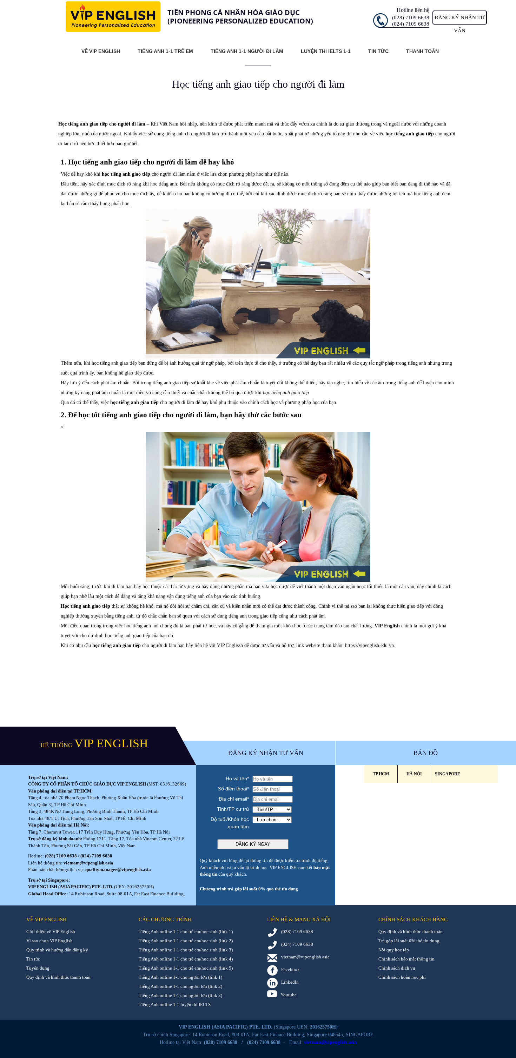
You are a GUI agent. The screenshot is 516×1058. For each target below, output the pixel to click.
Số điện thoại (233, 788)
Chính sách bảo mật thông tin (406, 959)
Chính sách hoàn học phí (402, 977)
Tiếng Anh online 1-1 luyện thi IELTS (175, 1004)
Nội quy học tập (393, 949)
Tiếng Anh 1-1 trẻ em (165, 51)
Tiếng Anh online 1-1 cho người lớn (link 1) (180, 977)
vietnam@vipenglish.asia (88, 862)
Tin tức (378, 51)
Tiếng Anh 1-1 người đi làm (247, 51)
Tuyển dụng (37, 968)
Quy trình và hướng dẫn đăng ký (57, 949)
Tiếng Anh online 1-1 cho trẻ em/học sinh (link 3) (186, 949)
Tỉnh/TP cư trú (233, 809)
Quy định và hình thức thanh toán (58, 977)
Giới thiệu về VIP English (50, 931)
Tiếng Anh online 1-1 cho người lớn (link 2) (180, 986)
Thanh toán (422, 51)
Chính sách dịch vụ (396, 968)
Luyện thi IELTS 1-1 (326, 51)
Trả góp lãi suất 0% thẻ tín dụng (408, 940)
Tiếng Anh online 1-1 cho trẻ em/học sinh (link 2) (186, 940)
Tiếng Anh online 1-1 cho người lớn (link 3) (180, 995)
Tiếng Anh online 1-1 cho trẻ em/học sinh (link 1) (186, 931)
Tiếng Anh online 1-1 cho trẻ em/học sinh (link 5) (186, 968)
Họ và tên (237, 778)
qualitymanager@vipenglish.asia (118, 869)
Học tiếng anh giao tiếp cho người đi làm (101, 124)
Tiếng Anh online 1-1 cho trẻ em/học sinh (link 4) (186, 959)
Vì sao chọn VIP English (49, 940)
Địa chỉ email (234, 799)
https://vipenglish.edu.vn (369, 645)
